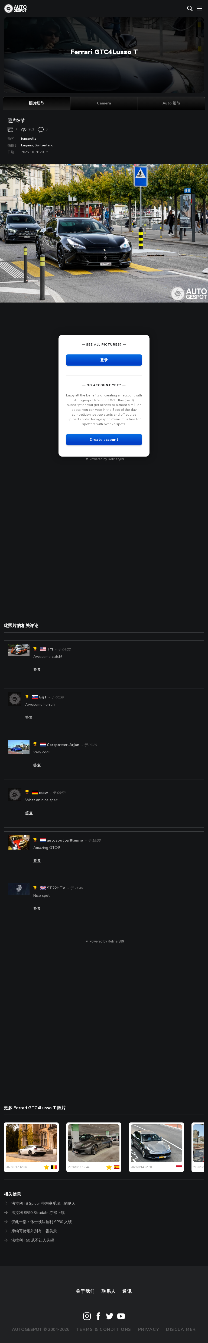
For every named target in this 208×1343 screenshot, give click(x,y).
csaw (43, 792)
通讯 (127, 1291)
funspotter (29, 138)
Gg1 (42, 697)
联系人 (109, 1291)
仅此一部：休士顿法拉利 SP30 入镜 (41, 1221)
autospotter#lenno (65, 840)
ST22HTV (56, 888)
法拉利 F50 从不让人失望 (32, 1240)
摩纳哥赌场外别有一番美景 (34, 1231)
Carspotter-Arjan (63, 744)
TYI (50, 649)
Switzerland (44, 145)
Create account (104, 439)
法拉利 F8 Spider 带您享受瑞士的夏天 (43, 1203)
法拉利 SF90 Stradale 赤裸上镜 (38, 1212)
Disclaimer (181, 1329)
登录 (104, 360)
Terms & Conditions (103, 1329)
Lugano (27, 145)
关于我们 (85, 1291)
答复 (37, 669)
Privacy (149, 1329)
